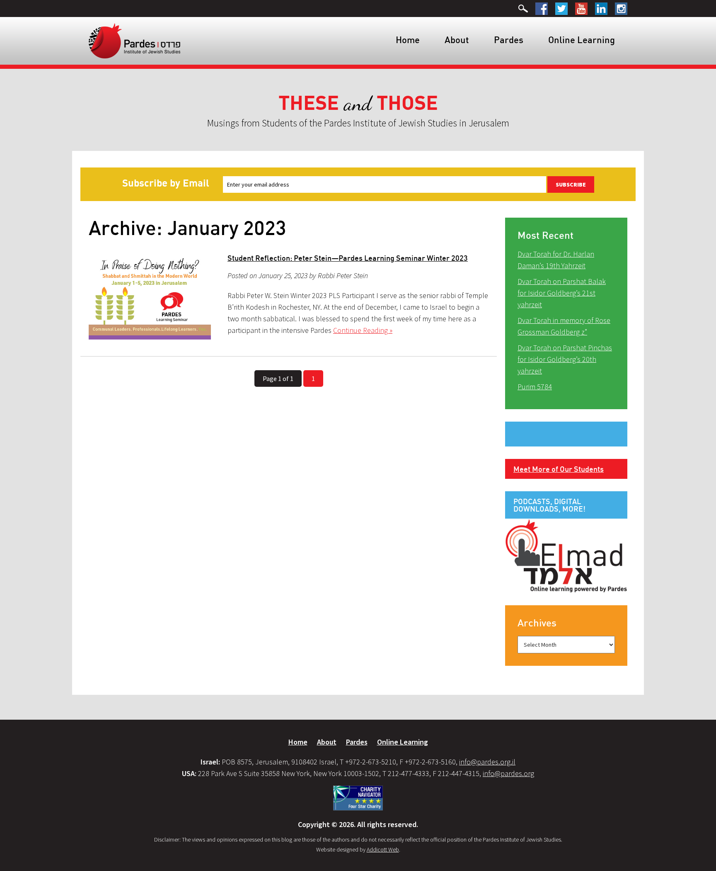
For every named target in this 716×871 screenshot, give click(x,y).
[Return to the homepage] (134, 40)
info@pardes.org (508, 773)
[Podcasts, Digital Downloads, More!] (566, 555)
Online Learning (581, 39)
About (457, 39)
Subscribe (571, 184)
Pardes (508, 39)
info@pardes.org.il (487, 762)
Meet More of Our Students (558, 468)
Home (408, 39)
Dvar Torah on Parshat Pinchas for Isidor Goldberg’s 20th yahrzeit (565, 359)
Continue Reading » (362, 330)
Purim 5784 (535, 386)
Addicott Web (383, 849)
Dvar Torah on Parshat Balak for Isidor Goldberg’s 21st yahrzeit (562, 293)
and (358, 103)
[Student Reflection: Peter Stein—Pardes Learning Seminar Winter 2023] (150, 297)
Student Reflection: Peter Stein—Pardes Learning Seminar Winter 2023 (347, 257)
